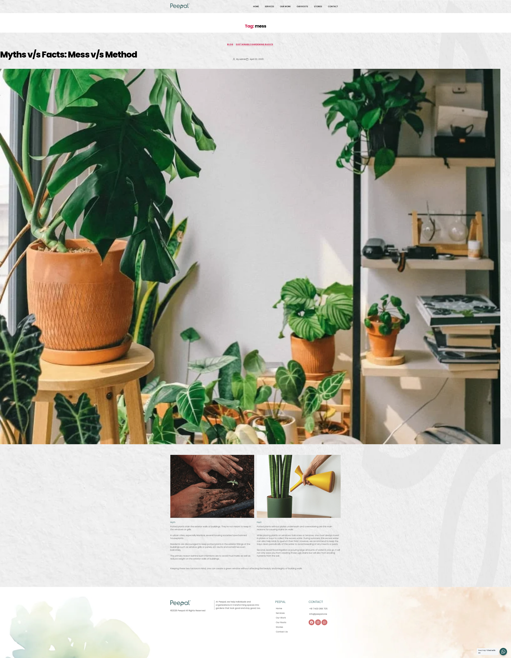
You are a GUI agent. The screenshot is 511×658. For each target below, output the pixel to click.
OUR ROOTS (302, 6)
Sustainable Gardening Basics (254, 44)
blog (230, 44)
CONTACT (333, 6)
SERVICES (269, 6)
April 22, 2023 (256, 59)
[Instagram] (318, 622)
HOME (256, 6)
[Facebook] (311, 622)
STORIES (318, 6)
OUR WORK (285, 6)
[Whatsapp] (324, 622)
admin (242, 59)
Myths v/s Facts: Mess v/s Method (68, 54)
